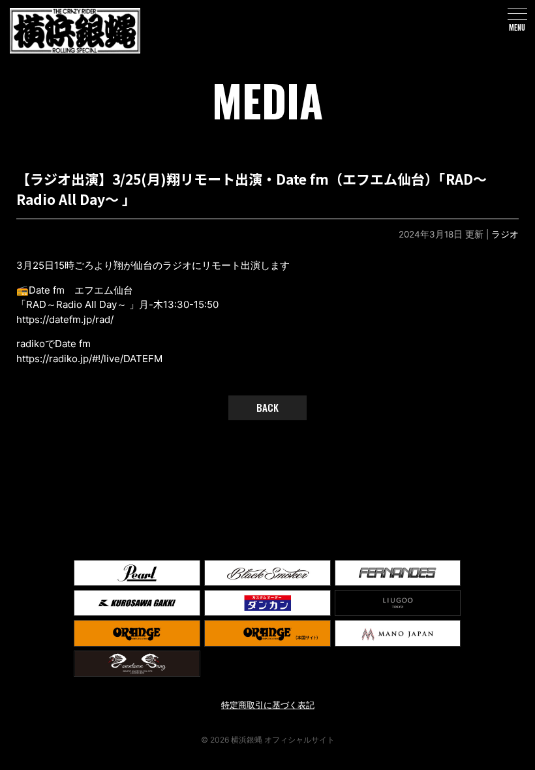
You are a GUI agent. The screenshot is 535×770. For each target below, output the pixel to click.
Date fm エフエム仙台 (81, 290)
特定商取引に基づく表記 (267, 705)
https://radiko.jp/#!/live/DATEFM (89, 358)
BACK (267, 407)
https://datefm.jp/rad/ (65, 319)
